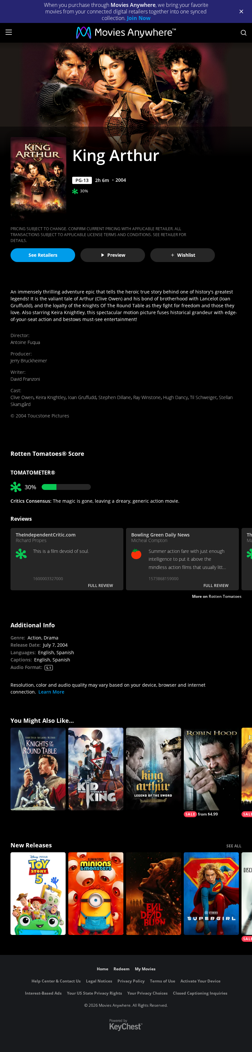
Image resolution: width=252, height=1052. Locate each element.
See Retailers (43, 255)
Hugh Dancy (175, 397)
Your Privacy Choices (147, 993)
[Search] (244, 32)
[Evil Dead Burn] (153, 893)
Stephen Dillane (114, 397)
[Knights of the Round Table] (38, 769)
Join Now (139, 18)
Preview (116, 255)
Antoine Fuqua (25, 342)
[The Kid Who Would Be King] (95, 769)
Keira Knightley (51, 397)
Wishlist (186, 255)
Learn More (51, 692)
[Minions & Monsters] (95, 893)
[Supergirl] (211, 893)
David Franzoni (25, 379)
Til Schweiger (203, 397)
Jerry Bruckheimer (28, 360)
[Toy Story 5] (38, 893)
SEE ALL (234, 846)
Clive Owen (21, 397)
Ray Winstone (147, 397)
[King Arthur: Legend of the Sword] (153, 769)
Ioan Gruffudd (82, 397)
